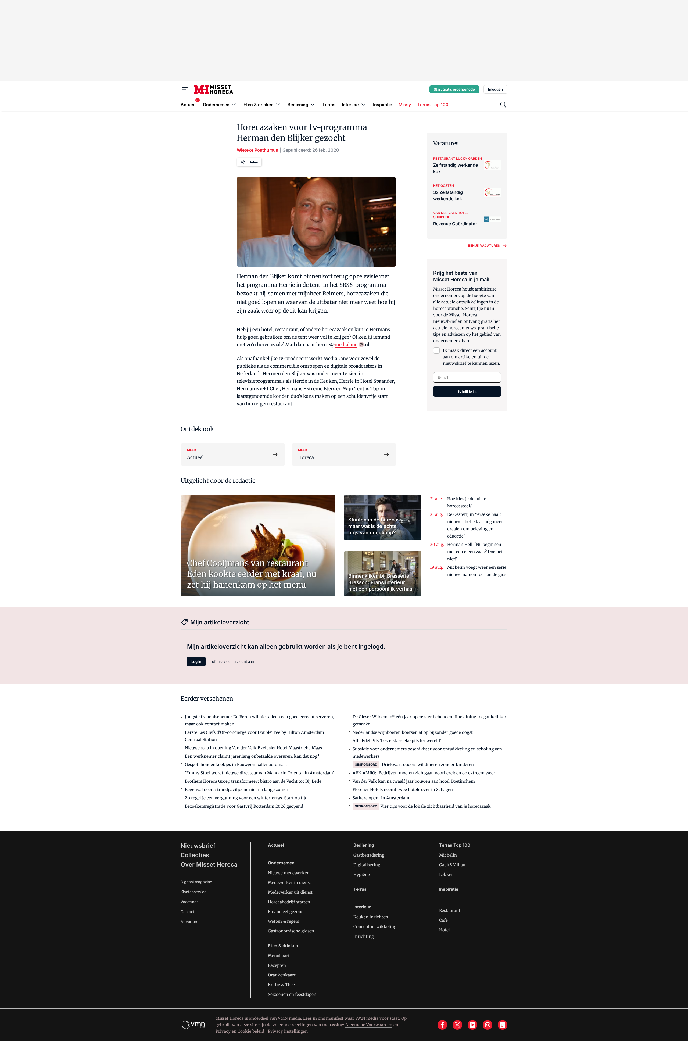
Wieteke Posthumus (257, 150)
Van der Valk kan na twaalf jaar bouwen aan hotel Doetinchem (414, 781)
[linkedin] (472, 1025)
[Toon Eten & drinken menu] (278, 104)
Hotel (444, 929)
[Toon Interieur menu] (363, 104)
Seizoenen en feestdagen (292, 994)
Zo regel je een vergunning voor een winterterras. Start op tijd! (247, 797)
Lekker (446, 874)
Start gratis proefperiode (454, 89)
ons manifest (330, 1018)
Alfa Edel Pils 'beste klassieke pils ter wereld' (397, 740)
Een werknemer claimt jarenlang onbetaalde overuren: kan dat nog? (252, 756)
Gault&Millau (452, 864)
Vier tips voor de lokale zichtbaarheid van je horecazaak (436, 806)
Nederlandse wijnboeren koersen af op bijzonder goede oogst (413, 732)
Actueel (276, 845)
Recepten (277, 965)
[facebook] (442, 1025)
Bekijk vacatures (484, 246)
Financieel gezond (286, 911)
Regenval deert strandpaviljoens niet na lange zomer (236, 789)
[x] (457, 1025)
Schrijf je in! (467, 391)
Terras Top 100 (454, 845)
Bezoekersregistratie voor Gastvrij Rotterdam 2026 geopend (244, 806)
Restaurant (449, 910)
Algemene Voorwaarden (368, 1024)
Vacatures (189, 901)
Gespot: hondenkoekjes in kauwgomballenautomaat (236, 764)
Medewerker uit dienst (290, 892)
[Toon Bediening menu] (312, 104)
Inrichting (363, 936)
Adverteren (190, 921)
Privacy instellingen (288, 1031)
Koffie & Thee (281, 984)
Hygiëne (361, 874)
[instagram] (487, 1025)
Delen (253, 162)
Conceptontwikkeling (374, 926)
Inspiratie (448, 889)
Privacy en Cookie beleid (240, 1031)
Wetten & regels (283, 921)
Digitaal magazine (196, 881)
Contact (188, 911)
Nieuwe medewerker (288, 872)
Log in (196, 661)
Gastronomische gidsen (291, 930)
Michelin (448, 855)
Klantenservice (193, 891)
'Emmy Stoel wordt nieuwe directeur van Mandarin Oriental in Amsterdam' (259, 772)
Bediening (363, 845)
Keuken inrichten (370, 917)
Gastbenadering (368, 855)
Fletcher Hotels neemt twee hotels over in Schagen (403, 789)
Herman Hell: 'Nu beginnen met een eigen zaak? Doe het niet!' (475, 551)
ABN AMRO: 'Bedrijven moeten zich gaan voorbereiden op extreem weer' (425, 772)
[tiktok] (502, 1025)
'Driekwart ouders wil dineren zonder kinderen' (428, 764)
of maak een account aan (233, 661)
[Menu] (185, 89)
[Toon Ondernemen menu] (234, 104)
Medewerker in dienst (289, 882)
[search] (503, 104)
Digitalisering (366, 864)
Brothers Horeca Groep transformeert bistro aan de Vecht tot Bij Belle (253, 781)
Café (443, 920)
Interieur (362, 907)
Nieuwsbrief (198, 845)
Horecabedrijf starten (289, 901)
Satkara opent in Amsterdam (381, 797)
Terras (360, 889)
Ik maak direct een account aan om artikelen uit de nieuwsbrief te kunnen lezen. (471, 357)
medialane (346, 345)
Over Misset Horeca (209, 864)
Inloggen (495, 89)
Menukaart (279, 955)
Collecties (195, 855)
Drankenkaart (282, 975)
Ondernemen (281, 862)
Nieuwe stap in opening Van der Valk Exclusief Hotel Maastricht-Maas (253, 747)
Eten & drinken (283, 945)
